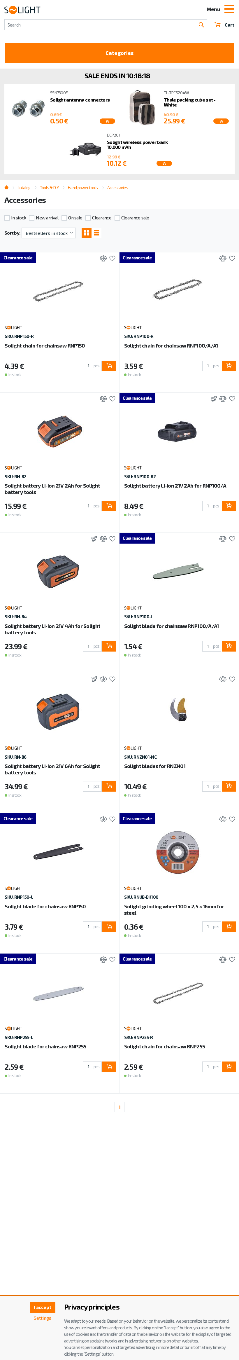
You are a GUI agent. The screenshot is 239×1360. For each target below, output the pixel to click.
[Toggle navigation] (229, 9)
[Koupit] (107, 121)
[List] (96, 232)
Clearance (101, 217)
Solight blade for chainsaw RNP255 (45, 1046)
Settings (42, 1318)
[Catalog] (87, 232)
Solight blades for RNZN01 (154, 766)
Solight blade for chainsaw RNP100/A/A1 (171, 626)
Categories (119, 53)
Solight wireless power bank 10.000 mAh (137, 144)
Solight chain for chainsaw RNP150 (45, 345)
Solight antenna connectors (80, 99)
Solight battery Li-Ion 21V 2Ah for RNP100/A (175, 485)
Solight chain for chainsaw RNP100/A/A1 (171, 345)
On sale (75, 217)
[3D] (212, 399)
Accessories (117, 187)
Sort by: (12, 232)
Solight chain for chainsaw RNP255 (164, 1046)
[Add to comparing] (102, 259)
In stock (18, 217)
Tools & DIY (49, 187)
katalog (24, 187)
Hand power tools (83, 187)
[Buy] (109, 366)
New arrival (47, 217)
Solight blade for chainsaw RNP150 (45, 906)
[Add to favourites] (111, 259)
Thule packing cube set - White (190, 102)
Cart (229, 24)
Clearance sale (135, 217)
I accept (42, 1307)
